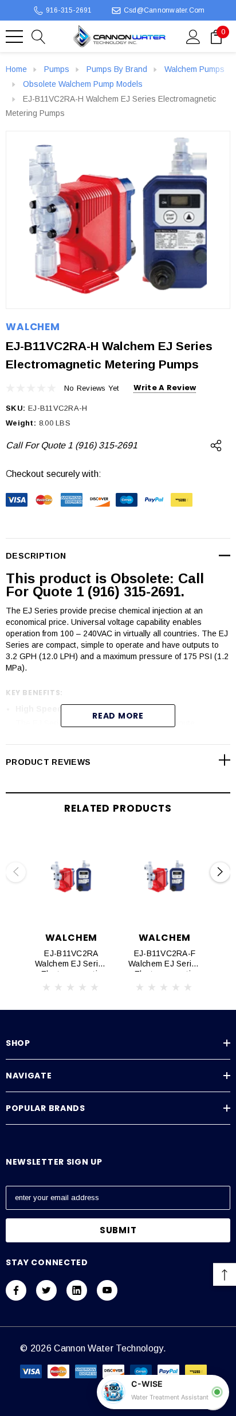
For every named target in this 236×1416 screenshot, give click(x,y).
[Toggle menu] (14, 36)
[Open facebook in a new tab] (16, 1290)
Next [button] (220, 872)
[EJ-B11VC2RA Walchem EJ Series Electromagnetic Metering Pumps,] (71, 877)
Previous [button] (16, 872)
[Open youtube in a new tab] (107, 1290)
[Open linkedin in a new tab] (76, 1290)
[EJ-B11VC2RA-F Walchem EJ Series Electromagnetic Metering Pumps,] (165, 877)
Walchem (33, 327)
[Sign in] (193, 36)
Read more (117, 715)
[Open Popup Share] (216, 445)
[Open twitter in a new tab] (46, 1290)
